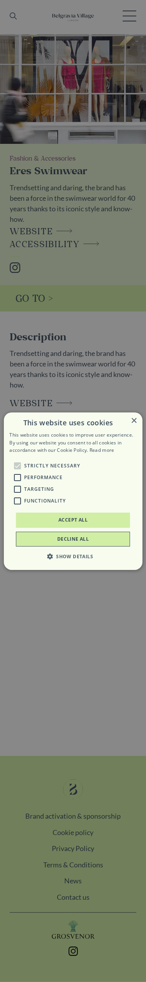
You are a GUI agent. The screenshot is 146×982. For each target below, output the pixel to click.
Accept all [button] (73, 520)
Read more (102, 450)
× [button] (134, 420)
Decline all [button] (73, 539)
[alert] (73, 491)
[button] (17, 466)
